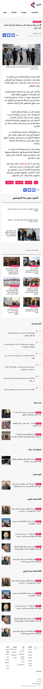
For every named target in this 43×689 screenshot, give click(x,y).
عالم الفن (14, 652)
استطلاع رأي (21, 665)
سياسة (24, 12)
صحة (15, 658)
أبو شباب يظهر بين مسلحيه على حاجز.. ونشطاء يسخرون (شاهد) (22, 209)
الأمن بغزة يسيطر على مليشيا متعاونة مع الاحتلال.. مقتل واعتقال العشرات (10, 233)
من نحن (39, 679)
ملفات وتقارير (30, 664)
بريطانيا (7, 663)
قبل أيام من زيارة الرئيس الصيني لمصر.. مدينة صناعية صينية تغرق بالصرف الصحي (12, 291)
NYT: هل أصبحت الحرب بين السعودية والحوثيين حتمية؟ (19, 389)
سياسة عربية (37, 22)
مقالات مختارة (22, 658)
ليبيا (8, 657)
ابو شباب (10, 182)
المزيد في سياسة (32, 250)
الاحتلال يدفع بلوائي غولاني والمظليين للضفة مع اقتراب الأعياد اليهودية (31, 291)
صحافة (30, 661)
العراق (7, 654)
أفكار (23, 662)
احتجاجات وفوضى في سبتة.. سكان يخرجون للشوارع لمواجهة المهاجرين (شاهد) (12, 271)
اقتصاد (14, 12)
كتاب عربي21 (22, 650)
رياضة (4, 12)
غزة (8, 77)
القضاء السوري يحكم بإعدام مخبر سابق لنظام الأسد (31, 310)
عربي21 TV (13, 649)
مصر (7, 665)
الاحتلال (34, 83)
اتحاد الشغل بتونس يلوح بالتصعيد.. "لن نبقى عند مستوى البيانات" (12, 311)
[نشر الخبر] (4, 35)
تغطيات (30, 652)
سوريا (7, 660)
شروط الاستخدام (36, 684)
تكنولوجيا (14, 655)
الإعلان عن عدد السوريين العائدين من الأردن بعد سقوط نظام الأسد (31, 271)
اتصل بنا (39, 681)
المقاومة (22, 164)
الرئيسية (35, 12)
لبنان (7, 668)
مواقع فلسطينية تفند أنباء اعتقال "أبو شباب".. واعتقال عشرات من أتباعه (23, 220)
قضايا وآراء (21, 654)
